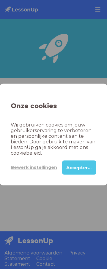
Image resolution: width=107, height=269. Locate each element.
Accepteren (80, 167)
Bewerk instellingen (34, 167)
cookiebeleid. (26, 153)
